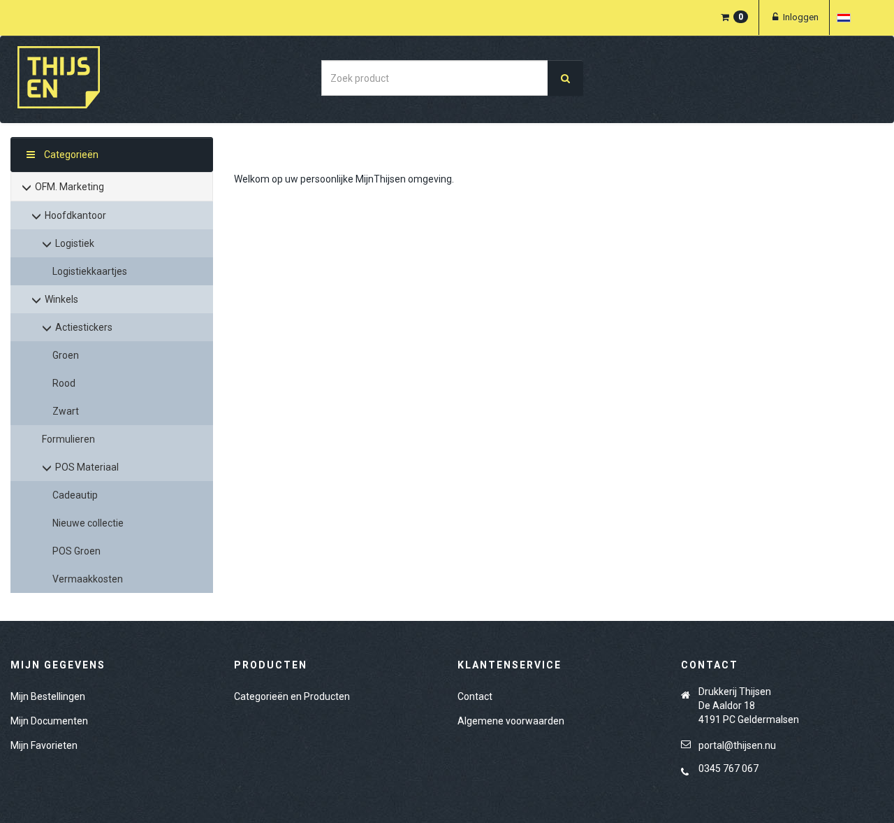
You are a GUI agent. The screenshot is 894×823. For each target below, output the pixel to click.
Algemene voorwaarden (510, 721)
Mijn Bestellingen (47, 696)
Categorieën (70, 154)
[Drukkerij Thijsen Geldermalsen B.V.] (153, 77)
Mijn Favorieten (44, 745)
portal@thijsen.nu (737, 745)
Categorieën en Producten (292, 696)
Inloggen (800, 17)
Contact (474, 696)
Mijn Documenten (49, 721)
